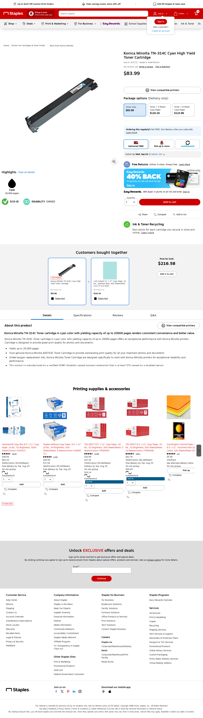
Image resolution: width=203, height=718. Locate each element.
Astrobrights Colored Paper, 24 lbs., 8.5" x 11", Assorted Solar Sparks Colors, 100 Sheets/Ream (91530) (184, 447)
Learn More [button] (184, 164)
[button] (145, 14)
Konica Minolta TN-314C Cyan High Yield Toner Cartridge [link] (66, 282)
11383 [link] (55, 457)
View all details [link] (26, 172)
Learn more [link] (131, 132)
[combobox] (103, 14)
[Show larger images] (114, 162)
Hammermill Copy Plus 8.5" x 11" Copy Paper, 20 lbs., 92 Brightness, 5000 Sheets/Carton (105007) (20, 447)
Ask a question (162, 66)
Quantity (131, 198)
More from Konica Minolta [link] (61, 45)
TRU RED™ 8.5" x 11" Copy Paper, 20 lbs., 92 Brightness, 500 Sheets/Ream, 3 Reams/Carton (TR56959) (103, 447)
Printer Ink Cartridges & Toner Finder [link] (28, 45)
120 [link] (178, 454)
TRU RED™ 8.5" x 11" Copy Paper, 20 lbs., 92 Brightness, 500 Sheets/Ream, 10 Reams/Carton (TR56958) (144, 447)
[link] (33, 4)
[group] (21, 450)
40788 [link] (96, 454)
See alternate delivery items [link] (180, 463)
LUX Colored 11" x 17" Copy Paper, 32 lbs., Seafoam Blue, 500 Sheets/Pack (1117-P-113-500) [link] (110, 283)
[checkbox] (67, 299)
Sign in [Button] (186, 191)
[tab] (47, 315)
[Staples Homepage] (13, 14)
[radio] (136, 144)
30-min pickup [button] (9, 469)
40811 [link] (138, 454)
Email (76, 567)
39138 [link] (14, 454)
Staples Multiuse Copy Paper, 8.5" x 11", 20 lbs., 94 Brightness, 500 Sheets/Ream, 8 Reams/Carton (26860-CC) (62, 449)
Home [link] (6, 45)
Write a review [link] (146, 66)
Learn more (147, 232)
